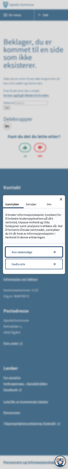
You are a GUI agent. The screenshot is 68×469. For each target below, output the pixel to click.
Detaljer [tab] (31, 204)
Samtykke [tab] (12, 204)
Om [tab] (49, 204)
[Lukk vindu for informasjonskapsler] (61, 199)
